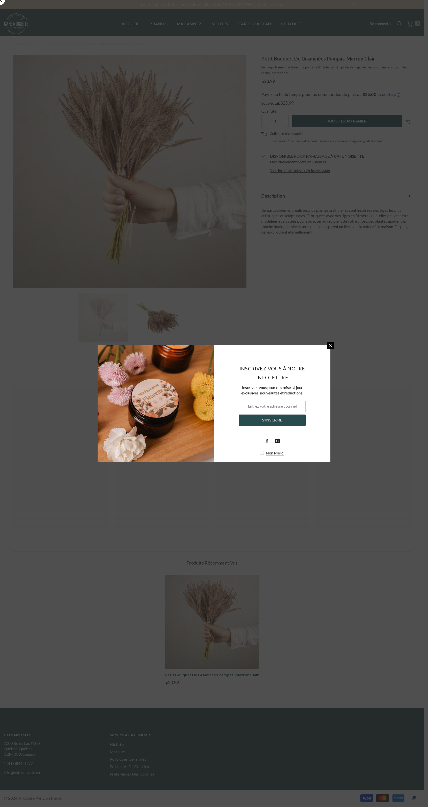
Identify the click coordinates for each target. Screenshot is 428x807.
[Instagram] (277, 441)
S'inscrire (272, 420)
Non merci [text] (275, 452)
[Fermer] (330, 345)
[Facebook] (267, 441)
